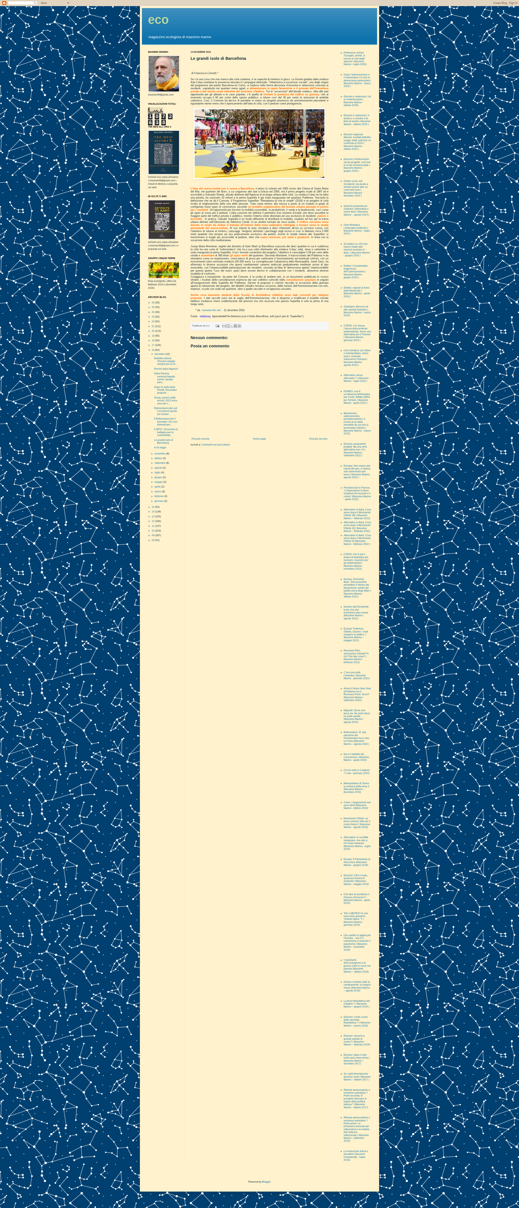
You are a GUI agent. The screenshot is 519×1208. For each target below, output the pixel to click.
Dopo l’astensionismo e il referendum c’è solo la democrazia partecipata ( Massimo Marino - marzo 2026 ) (357, 80)
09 (153, 535)
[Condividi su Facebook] (236, 326)
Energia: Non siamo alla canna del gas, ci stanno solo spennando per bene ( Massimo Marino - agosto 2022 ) (357, 471)
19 (153, 335)
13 (153, 516)
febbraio (159, 496)
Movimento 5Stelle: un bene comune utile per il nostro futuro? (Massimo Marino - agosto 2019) (357, 823)
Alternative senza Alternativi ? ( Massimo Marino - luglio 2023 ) (356, 378)
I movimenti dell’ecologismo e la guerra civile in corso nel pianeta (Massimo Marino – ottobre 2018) (357, 966)
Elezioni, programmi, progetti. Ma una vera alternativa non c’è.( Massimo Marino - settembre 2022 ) (355, 449)
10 (153, 530)
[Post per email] (217, 325)
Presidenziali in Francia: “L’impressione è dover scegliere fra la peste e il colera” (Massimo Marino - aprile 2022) (357, 493)
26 (153, 302)
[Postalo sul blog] (228, 326)
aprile (157, 486)
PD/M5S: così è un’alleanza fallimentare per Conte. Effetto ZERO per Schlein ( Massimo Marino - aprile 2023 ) (357, 397)
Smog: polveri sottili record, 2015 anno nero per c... (165, 400)
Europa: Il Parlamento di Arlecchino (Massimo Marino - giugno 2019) (357, 862)
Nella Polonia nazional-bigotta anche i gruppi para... (164, 378)
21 (153, 326)
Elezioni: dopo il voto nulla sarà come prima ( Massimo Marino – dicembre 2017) (357, 1059)
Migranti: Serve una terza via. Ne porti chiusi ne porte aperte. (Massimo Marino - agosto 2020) (357, 716)
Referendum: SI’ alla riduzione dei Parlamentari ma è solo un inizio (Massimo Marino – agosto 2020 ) (356, 738)
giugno (158, 477)
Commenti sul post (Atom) (215, 444)
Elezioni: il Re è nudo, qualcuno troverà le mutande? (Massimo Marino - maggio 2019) (356, 880)
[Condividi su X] (232, 326)
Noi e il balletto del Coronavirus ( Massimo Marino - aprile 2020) (356, 757)
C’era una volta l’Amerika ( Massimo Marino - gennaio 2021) (357, 675)
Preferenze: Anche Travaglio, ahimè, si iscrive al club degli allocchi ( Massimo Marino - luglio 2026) (355, 58)
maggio (158, 482)
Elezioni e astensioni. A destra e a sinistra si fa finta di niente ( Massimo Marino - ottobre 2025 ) (357, 120)
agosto (158, 467)
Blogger (266, 1181)
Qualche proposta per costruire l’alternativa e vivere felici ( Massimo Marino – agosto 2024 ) (356, 210)
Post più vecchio (318, 438)
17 (153, 345)
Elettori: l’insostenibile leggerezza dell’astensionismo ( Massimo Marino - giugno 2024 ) (356, 271)
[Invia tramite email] (224, 326)
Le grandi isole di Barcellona (163, 441)
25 (153, 307)
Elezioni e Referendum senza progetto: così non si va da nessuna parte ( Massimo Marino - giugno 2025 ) (357, 165)
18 (153, 340)
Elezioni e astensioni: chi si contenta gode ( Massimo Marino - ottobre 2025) (357, 101)
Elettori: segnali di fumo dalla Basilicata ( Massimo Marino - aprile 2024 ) (357, 292)
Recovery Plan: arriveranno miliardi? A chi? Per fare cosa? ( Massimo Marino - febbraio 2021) (356, 656)
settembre (160, 463)
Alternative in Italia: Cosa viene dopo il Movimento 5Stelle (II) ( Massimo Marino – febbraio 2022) (357, 527)
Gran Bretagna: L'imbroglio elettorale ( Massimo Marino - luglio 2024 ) (357, 229)
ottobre (158, 458)
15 (153, 507)
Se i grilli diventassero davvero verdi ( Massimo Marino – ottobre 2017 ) (357, 1076)
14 (153, 511)
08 (153, 540)
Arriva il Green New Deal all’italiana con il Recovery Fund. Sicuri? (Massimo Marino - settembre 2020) (357, 694)
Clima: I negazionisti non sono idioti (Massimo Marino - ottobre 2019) (357, 805)
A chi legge (160, 447)
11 (153, 526)
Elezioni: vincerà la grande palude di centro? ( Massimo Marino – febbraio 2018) (357, 1040)
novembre (160, 453)
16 (153, 350)
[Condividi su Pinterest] (239, 326)
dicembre (159, 354)
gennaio (159, 501)
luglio (157, 472)
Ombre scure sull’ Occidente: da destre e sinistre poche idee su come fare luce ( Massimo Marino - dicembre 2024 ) (356, 188)
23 (153, 316)
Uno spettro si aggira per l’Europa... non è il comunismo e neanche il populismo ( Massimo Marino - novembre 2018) (357, 942)
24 (153, 312)
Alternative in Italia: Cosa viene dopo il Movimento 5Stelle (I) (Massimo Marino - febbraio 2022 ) (357, 539)
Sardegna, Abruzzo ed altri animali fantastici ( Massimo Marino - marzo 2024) (357, 311)
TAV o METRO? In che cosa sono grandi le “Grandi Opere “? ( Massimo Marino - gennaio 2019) (356, 919)
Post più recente (200, 438)
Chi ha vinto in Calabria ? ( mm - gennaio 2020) (357, 771)
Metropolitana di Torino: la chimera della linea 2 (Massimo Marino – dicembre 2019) (357, 788)
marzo (158, 491)
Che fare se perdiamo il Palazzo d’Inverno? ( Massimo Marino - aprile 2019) (357, 898)
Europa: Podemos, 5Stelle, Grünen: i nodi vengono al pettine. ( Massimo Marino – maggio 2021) (356, 634)
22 (153, 321)
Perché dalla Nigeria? (166, 368)
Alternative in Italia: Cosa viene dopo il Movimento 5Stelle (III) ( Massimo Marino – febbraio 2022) (357, 514)
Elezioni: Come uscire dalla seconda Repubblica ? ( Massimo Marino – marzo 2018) (357, 1021)
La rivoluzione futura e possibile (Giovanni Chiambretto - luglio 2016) (356, 1155)
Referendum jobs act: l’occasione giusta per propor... (166, 411)
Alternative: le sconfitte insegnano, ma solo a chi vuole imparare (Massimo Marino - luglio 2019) (357, 843)
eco (158, 19)
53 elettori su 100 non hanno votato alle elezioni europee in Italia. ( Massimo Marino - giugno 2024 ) (357, 250)
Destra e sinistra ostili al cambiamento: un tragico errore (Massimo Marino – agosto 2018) (357, 986)
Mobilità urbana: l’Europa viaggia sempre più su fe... (165, 361)
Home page (259, 438)
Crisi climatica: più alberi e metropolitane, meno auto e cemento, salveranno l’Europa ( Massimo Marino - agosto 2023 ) (357, 357)
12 (153, 521)
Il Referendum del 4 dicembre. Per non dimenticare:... (165, 421)
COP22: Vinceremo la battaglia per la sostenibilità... (166, 432)
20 (153, 331)
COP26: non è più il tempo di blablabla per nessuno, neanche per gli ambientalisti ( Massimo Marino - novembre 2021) (356, 561)
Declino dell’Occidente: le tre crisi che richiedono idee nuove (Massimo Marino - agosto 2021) (356, 612)
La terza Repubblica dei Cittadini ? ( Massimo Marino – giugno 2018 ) (357, 1004)
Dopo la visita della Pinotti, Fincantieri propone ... (165, 390)
